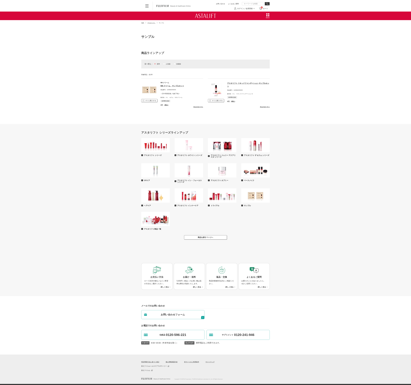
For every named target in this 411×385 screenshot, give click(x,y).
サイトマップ (210, 362)
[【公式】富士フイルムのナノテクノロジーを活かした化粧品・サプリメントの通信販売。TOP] (155, 379)
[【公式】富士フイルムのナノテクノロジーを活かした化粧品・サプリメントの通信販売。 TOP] (173, 6)
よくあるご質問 (233, 4)
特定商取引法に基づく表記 (150, 362)
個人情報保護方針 (172, 362)
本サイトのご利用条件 (191, 362)
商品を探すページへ (205, 237)
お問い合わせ (220, 4)
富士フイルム (145, 370)
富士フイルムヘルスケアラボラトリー (154, 366)
